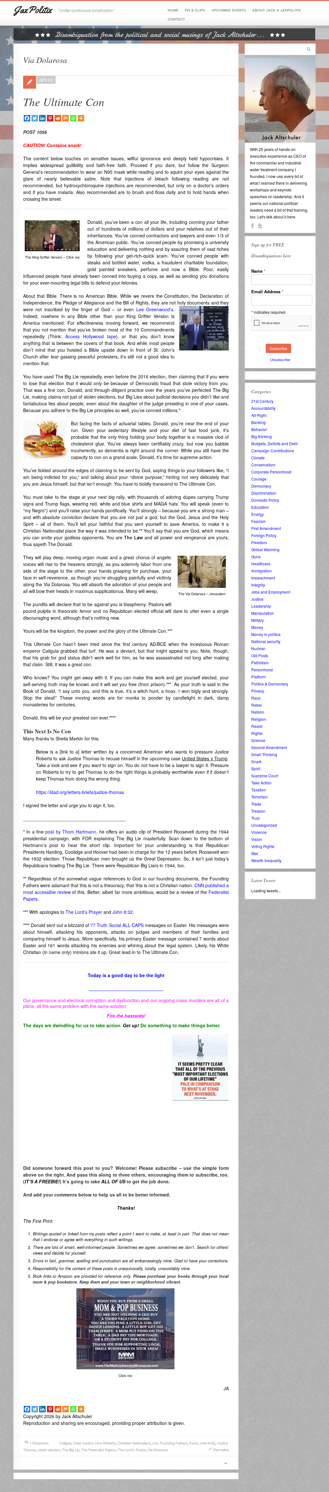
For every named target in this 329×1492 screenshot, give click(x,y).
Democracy (261, 486)
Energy (257, 514)
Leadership (261, 606)
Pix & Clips (195, 10)
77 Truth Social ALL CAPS (116, 925)
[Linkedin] (42, 118)
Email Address (267, 291)
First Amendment (266, 528)
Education (260, 507)
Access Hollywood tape (90, 336)
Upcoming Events (228, 10)
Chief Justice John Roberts (94, 1442)
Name (258, 271)
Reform (257, 712)
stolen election (49, 1449)
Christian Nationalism (134, 1442)
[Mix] (65, 118)
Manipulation (262, 613)
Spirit (255, 768)
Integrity (258, 584)
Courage (259, 478)
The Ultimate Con (63, 101)
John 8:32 (122, 912)
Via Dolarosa (158, 1449)
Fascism (258, 521)
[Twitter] (34, 118)
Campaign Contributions (272, 450)
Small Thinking (264, 754)
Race (256, 698)
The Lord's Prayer (132, 1449)
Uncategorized (264, 825)
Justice (257, 599)
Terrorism (259, 796)
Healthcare (261, 563)
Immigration (261, 570)
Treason (258, 811)
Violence (259, 832)
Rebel (256, 705)
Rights (256, 733)
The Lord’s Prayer (84, 912)
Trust (255, 818)
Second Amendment (269, 747)
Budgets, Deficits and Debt (274, 443)
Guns (256, 556)
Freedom (259, 542)
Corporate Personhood (271, 471)
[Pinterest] (50, 118)
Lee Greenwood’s (154, 309)
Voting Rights (262, 846)
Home (173, 10)
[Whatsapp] (73, 118)
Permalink (221, 1449)
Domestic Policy (265, 500)
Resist (256, 726)
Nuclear (258, 648)
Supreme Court (264, 775)
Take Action (261, 782)
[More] (81, 118)
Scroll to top (225, 1463)
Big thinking (261, 436)
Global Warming (265, 549)
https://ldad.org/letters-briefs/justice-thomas (80, 792)
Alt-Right (258, 415)
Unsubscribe (280, 359)
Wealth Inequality (266, 860)
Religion (258, 719)
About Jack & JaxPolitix (276, 10)
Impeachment (263, 577)
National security (265, 641)
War (254, 853)
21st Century (262, 401)
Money (257, 627)
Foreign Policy (263, 535)
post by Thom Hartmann (70, 831)
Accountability (263, 408)
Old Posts (259, 655)
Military (257, 620)
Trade (256, 804)
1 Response (39, 1442)
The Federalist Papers (98, 1449)
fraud (194, 1442)
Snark (256, 761)
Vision (256, 839)
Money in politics (265, 634)
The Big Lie (70, 1449)
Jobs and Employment (270, 592)
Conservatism (263, 464)
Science (258, 740)
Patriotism (260, 662)
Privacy (257, 690)
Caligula (65, 1442)
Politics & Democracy (269, 683)
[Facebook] (27, 118)
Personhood (262, 669)
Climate (258, 457)
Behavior (259, 429)
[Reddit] (58, 118)
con (155, 1442)
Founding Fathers (174, 1442)
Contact (176, 19)
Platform (258, 676)
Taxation (258, 789)
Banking (258, 422)
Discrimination (263, 493)
